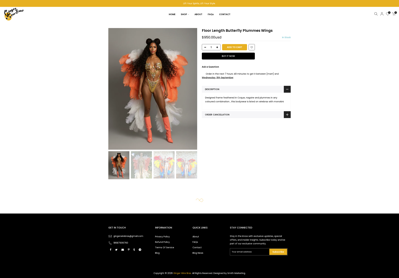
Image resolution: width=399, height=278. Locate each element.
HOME (172, 14)
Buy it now (228, 56)
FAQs (211, 14)
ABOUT (198, 14)
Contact (197, 247)
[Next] (192, 89)
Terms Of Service (164, 247)
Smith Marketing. (236, 273)
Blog (157, 252)
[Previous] (114, 89)
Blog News (197, 252)
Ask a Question (210, 66)
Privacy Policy (162, 236)
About (195, 236)
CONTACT (224, 14)
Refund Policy (162, 242)
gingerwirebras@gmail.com (128, 236)
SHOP (184, 14)
